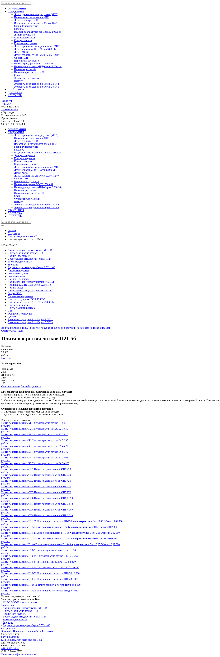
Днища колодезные (24, 34)
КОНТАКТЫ (15, 95)
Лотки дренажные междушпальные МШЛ (37, 46)
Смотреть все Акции (12, 330)
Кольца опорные (23, 40)
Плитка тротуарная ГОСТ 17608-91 (33, 63)
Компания (7, 631)
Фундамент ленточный (27, 78)
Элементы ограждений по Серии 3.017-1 (36, 83)
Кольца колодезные (24, 37)
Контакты (47, 631)
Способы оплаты (10, 386)
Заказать (5, 358)
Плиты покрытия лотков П (29, 72)
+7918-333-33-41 (10, 602)
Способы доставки (31, 386)
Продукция (7, 605)
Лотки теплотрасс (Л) (26, 20)
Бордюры (19, 28)
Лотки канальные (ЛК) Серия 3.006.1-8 (35, 49)
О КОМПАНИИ (17, 8)
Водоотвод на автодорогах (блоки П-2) (35, 23)
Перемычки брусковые (26, 60)
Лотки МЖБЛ (21, 52)
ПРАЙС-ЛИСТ (16, 89)
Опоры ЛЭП (21, 57)
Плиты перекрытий (25, 69)
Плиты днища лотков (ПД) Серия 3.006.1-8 (38, 66)
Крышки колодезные (25, 43)
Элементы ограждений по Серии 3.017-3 (36, 86)
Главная (12, 230)
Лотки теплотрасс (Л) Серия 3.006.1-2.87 (36, 54)
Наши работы (34, 631)
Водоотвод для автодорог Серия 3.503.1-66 (37, 31)
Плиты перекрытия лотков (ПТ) (31, 17)
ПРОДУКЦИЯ (16, 11)
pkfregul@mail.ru (10, 636)
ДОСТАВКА (15, 92)
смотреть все (8, 628)
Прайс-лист (19, 631)
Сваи (17, 75)
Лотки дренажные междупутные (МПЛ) (36, 14)
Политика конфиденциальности (19, 654)
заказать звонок (9, 109)
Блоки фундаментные (26, 26)
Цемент (18, 81)
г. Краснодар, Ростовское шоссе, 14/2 (21, 639)
